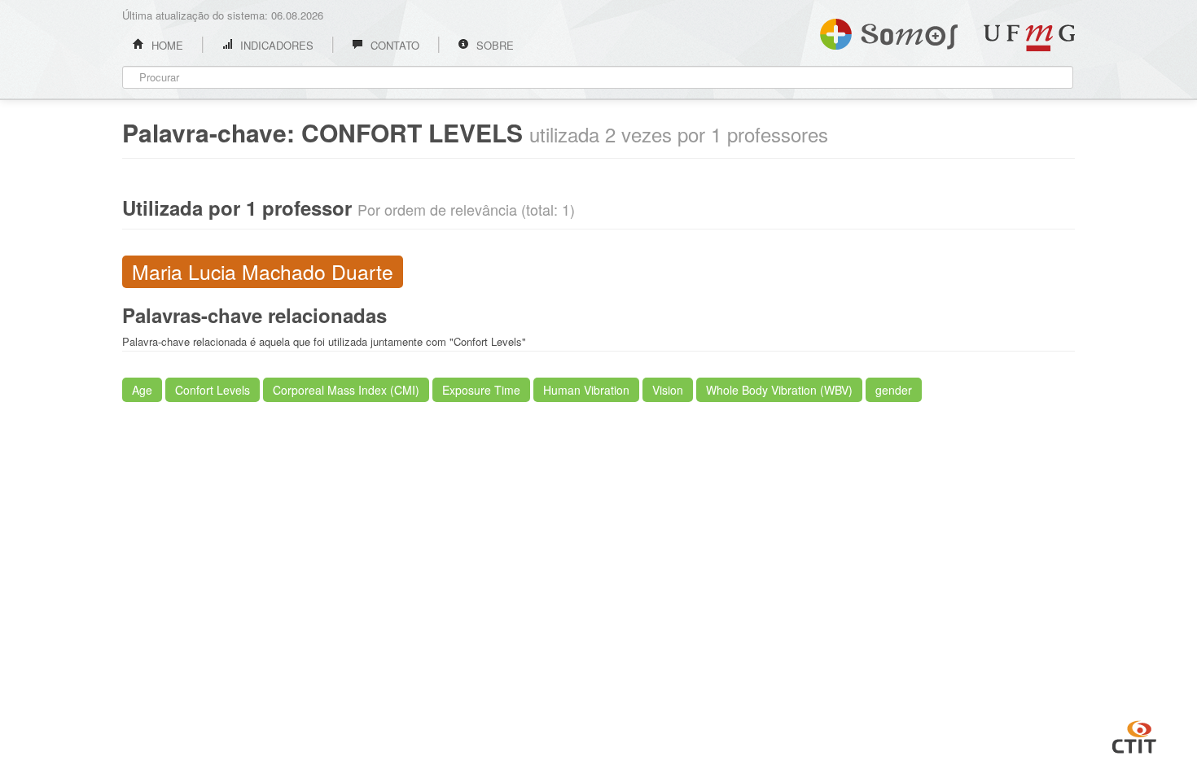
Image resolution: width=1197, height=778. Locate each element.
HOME (165, 45)
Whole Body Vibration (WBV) (779, 390)
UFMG (1029, 37)
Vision (667, 390)
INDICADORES (275, 45)
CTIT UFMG (1134, 735)
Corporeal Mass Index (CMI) (346, 390)
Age (142, 390)
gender (893, 390)
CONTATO (393, 45)
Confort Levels (212, 390)
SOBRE (493, 45)
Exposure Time (481, 390)
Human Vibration (586, 390)
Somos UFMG (888, 31)
